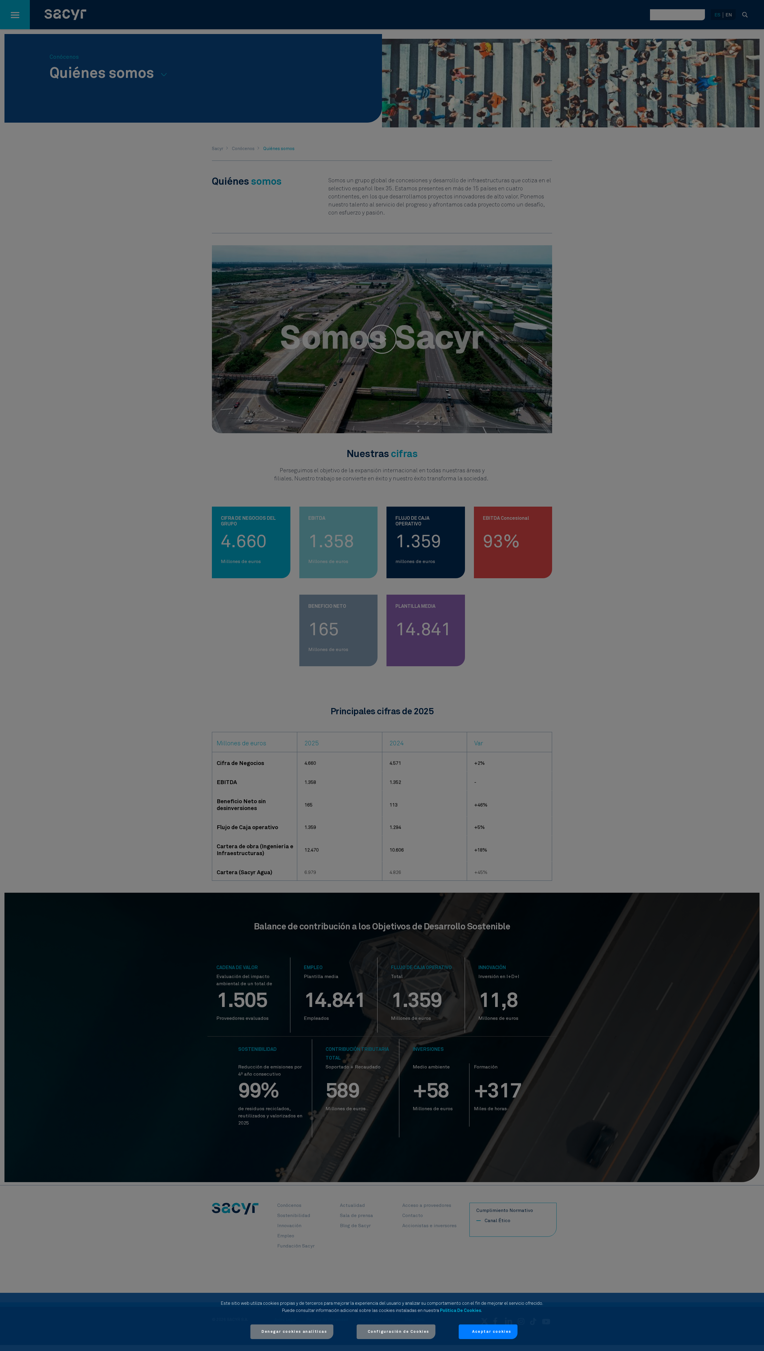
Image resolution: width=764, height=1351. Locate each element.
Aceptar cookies (491, 1332)
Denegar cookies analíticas (294, 1332)
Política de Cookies (460, 1310)
